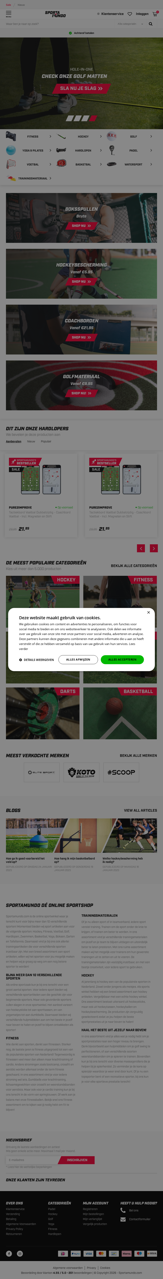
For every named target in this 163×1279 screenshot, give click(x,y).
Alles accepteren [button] (122, 660)
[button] (36, 660)
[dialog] (81, 639)
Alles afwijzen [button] (78, 660)
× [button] (148, 612)
